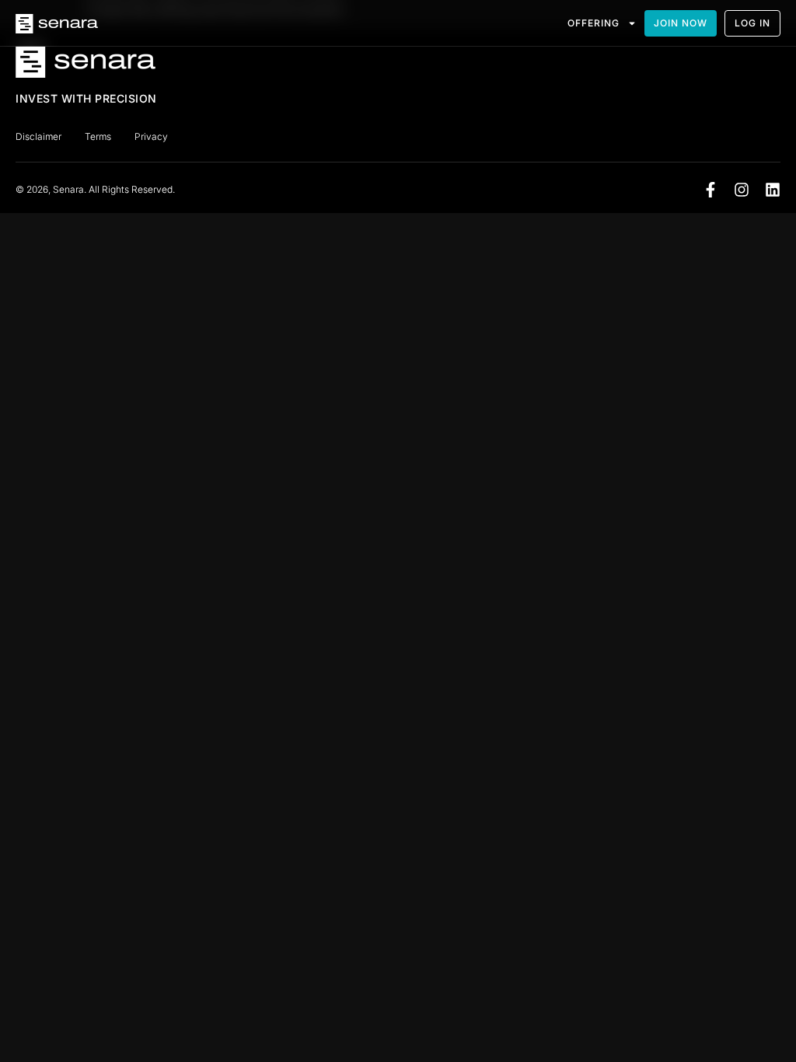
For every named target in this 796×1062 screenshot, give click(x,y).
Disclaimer (38, 136)
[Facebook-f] (710, 189)
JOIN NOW (680, 23)
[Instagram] (741, 189)
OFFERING (593, 23)
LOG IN (752, 23)
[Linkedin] (772, 189)
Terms (98, 136)
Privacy (151, 136)
